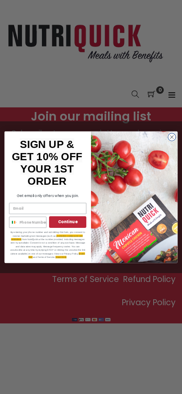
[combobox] (13, 222)
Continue (67, 221)
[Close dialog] (172, 136)
